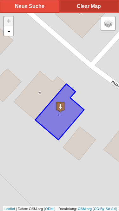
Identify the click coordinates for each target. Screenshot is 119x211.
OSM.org (85, 208)
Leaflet (9, 208)
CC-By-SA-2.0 (105, 208)
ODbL (49, 208)
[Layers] (108, 23)
